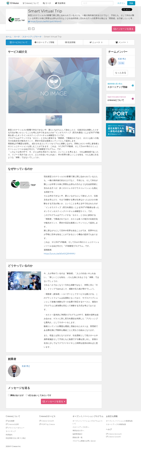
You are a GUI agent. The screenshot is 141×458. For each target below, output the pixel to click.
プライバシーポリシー (15, 428)
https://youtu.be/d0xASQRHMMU (59, 253)
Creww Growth (47, 421)
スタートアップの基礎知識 (116, 424)
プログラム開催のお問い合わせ (84, 441)
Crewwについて (31, 3)
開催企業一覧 (77, 437)
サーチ (17, 36)
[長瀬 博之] (14, 371)
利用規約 (9, 435)
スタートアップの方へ (81, 427)
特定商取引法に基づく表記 (16, 438)
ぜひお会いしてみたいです (39, 395)
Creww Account (115, 434)
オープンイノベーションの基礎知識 (119, 421)
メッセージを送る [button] (124, 29)
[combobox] (97, 3)
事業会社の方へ (78, 430)
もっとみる (120, 72)
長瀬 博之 (26, 366)
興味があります (17, 395)
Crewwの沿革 (13, 424)
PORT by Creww (48, 424)
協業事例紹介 (77, 434)
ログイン (121, 3)
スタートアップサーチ (32, 36)
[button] (54, 401)
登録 (131, 3)
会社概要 (10, 421)
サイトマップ (11, 431)
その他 (121, 63)
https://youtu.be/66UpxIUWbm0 (45, 21)
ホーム (9, 36)
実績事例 (61, 3)
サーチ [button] (48, 3)
